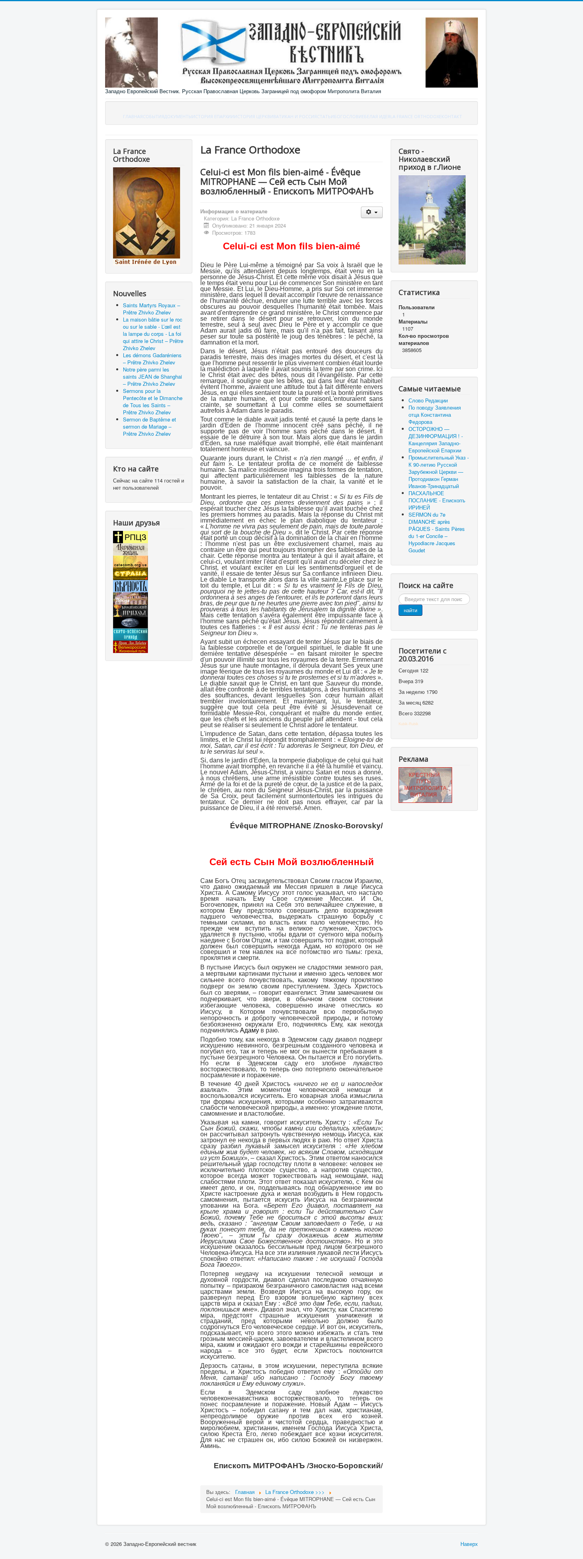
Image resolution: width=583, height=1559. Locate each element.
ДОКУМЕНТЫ (178, 116)
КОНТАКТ (451, 116)
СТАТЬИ (325, 116)
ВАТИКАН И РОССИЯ (295, 116)
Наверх (469, 1544)
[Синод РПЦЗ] (130, 536)
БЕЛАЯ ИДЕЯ (377, 116)
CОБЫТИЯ (153, 116)
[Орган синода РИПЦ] (130, 548)
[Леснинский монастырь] (130, 597)
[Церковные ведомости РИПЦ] (130, 561)
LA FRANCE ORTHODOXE (415, 116)
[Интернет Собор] (130, 622)
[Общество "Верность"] (130, 585)
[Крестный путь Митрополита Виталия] (425, 784)
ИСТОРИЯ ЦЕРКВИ (253, 116)
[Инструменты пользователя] (372, 212)
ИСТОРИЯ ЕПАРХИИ (213, 116)
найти (410, 610)
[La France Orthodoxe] (146, 216)
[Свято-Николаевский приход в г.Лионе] (432, 219)
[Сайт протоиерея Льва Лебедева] (130, 646)
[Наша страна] (130, 573)
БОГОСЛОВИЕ (349, 116)
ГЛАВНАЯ (133, 116)
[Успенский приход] (130, 634)
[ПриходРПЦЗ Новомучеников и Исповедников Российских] (130, 610)
